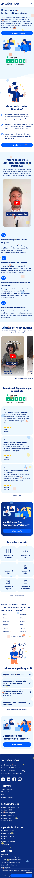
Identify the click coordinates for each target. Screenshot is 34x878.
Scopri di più (29, 872)
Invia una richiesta (17, 33)
